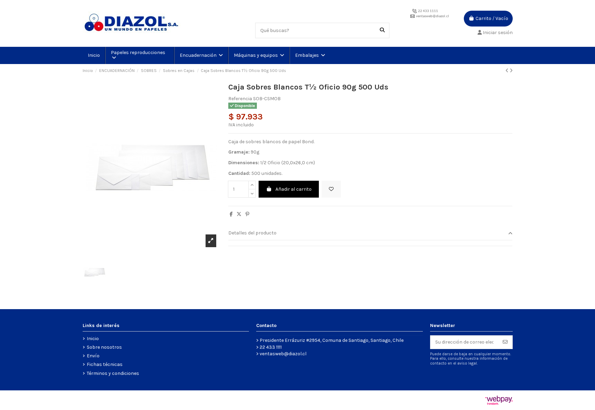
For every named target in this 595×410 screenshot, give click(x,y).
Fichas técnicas (105, 364)
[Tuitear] (239, 214)
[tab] (370, 233)
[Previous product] (507, 71)
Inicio (93, 338)
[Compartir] (231, 214)
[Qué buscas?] (382, 30)
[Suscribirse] (505, 342)
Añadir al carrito (293, 189)
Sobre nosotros (104, 347)
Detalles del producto (252, 233)
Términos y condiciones (113, 373)
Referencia (240, 99)
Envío (93, 356)
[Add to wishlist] (331, 189)
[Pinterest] (247, 214)
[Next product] (511, 71)
